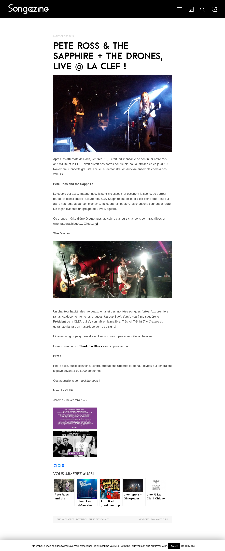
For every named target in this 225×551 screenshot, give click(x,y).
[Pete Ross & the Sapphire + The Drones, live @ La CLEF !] (112, 113)
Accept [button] (174, 546)
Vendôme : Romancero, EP (153, 519)
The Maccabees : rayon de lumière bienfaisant (83, 519)
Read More (188, 546)
